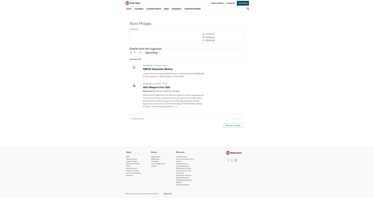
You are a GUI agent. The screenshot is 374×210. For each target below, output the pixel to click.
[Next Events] (135, 52)
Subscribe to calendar (232, 125)
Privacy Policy (168, 193)
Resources (176, 9)
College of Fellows (131, 161)
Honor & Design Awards (158, 164)
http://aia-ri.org (209, 40)
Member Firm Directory (133, 164)
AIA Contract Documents (183, 171)
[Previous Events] (131, 52)
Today (140, 52)
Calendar (139, 9)
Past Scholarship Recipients (184, 180)
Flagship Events (153, 9)
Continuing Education (182, 166)
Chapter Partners (192, 9)
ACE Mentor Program (182, 185)
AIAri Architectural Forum (183, 175)
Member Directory (131, 159)
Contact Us (231, 3)
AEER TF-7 (179, 182)
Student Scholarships (182, 178)
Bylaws (128, 166)
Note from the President (133, 173)
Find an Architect (218, 3)
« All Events (134, 29)
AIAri (127, 157)
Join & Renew (243, 3)
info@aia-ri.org (210, 37)
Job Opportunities (181, 157)
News (166, 9)
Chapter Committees (132, 171)
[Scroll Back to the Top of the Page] (369, 205)
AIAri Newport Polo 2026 (156, 87)
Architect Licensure (182, 164)
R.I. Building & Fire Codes (183, 168)
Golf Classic (154, 161)
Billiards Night (155, 159)
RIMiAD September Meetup (158, 69)
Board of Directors (131, 168)
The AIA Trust (180, 173)
